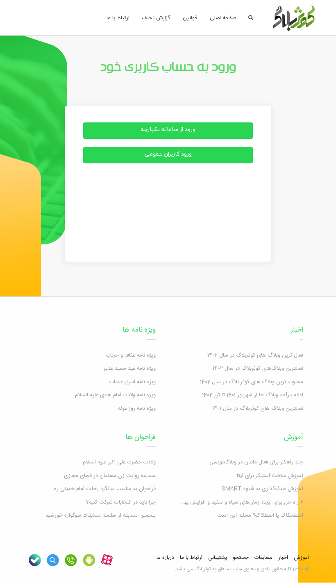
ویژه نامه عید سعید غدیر (130, 368)
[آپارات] (107, 560)
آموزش (293, 437)
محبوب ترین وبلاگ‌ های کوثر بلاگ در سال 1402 (251, 381)
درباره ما (165, 557)
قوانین (190, 17)
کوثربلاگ (202, 569)
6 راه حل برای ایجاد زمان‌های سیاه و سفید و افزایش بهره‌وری (237, 502)
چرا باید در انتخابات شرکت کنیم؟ (121, 502)
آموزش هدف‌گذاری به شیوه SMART (262, 488)
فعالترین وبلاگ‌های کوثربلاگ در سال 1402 (258, 368)
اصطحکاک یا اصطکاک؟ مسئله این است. (259, 515)
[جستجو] (250, 17)
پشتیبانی (217, 557)
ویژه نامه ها (139, 330)
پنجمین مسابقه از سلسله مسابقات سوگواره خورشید (100, 515)
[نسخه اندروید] (89, 560)
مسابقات (263, 557)
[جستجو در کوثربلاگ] (53, 560)
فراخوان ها (140, 437)
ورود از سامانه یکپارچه (168, 129)
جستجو (241, 557)
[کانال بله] (35, 560)
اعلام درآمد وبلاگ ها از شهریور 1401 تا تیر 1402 (252, 395)
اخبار (297, 330)
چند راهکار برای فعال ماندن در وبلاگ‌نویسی (256, 462)
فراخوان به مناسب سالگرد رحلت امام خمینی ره (105, 488)
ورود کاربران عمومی (168, 154)
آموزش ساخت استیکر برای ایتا (270, 475)
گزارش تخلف (156, 17)
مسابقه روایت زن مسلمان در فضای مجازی (110, 475)
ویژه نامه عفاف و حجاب (131, 355)
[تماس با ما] (71, 560)
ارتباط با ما (118, 17)
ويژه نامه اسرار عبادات (132, 381)
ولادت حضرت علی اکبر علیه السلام (119, 462)
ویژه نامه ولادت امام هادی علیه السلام (115, 395)
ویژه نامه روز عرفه (137, 408)
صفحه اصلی (223, 17)
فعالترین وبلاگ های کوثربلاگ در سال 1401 (257, 408)
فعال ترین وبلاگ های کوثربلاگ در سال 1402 (255, 355)
